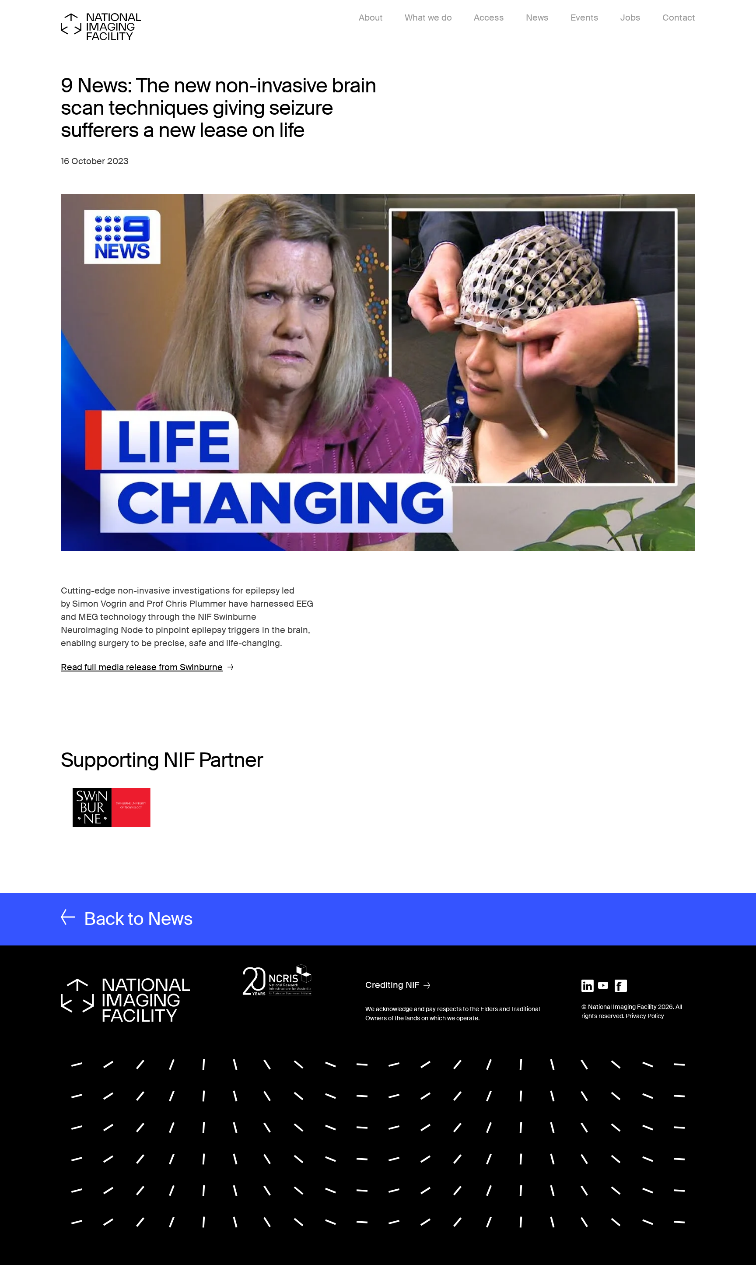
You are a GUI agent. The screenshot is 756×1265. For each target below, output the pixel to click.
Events (584, 17)
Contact (678, 17)
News (537, 17)
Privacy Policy (645, 1016)
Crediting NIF (392, 985)
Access (489, 17)
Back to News (138, 919)
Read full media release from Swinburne (142, 667)
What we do (428, 17)
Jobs (630, 17)
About (371, 17)
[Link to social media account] (587, 985)
